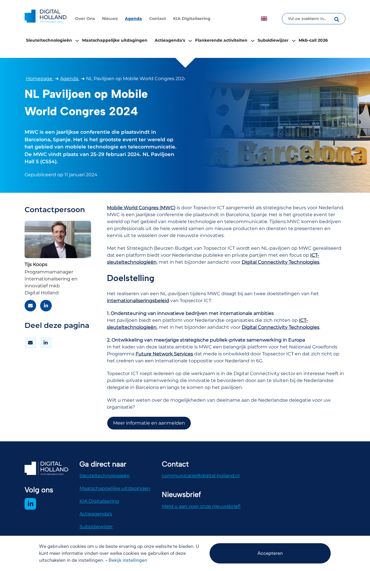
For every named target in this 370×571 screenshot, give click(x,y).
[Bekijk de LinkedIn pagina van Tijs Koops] (46, 305)
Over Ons (85, 18)
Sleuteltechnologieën (49, 40)
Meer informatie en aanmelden (149, 423)
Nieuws (110, 18)
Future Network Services (164, 354)
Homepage (39, 78)
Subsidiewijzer (273, 40)
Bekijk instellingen (128, 560)
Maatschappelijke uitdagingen (114, 40)
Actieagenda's (170, 40)
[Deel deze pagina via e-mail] (30, 342)
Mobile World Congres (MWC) (141, 207)
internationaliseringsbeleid (138, 300)
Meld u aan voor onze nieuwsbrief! (201, 506)
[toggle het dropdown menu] (77, 40)
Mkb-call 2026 (313, 40)
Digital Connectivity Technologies (280, 262)
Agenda (133, 18)
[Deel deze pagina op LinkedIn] (46, 342)
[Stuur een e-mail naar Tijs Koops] (30, 305)
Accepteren (270, 553)
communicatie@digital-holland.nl (201, 475)
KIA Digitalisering (191, 18)
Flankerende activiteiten (221, 40)
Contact (157, 18)
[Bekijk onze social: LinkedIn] (30, 504)
